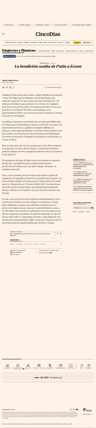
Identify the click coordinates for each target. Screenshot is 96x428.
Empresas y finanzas (10, 42)
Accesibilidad (48, 424)
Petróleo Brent (40, 25)
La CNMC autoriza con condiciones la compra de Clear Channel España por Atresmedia (83, 165)
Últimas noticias (52, 42)
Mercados (20, 42)
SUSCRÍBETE (77, 42)
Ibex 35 (6, 25)
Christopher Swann (10, 80)
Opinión (60, 42)
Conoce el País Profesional (48, 377)
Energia (53, 51)
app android (89, 368)
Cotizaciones (33, 42)
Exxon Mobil (19, 244)
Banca (35, 51)
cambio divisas (49, 368)
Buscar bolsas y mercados (82, 202)
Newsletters (61, 424)
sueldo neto (28, 368)
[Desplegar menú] (3, 34)
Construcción (60, 51)
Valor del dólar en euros (79, 25)
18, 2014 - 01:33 (8, 82)
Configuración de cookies (27, 424)
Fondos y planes (42, 42)
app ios (82, 368)
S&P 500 (22, 25)
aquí (51, 252)
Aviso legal (9, 424)
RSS (56, 424)
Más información (14, 254)
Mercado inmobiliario (72, 51)
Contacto (4, 424)
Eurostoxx (81, 211)
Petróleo (36, 244)
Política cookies (17, 424)
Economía (26, 42)
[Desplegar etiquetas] (61, 243)
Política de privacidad (39, 424)
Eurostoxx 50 (58, 25)
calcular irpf (7, 368)
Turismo (81, 51)
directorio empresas (60, 368)
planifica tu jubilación (39, 368)
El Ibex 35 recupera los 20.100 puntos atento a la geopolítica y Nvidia (36, 56)
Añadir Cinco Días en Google (54, 87)
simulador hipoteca (18, 368)
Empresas (43, 244)
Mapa (53, 424)
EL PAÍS (67, 42)
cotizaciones (71, 368)
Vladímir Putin (28, 244)
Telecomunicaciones (44, 51)
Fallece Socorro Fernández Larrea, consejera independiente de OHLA (82, 173)
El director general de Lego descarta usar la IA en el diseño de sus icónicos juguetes (83, 188)
